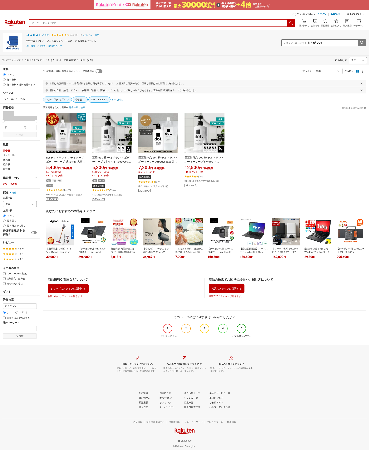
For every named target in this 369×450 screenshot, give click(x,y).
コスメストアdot (37, 34)
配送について (55, 46)
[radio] (4, 74)
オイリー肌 (9, 155)
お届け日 (7, 210)
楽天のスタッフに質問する (227, 288)
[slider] (3, 121)
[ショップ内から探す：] (362, 43)
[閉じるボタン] (361, 83)
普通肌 (6, 169)
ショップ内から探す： (295, 42)
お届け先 (7, 198)
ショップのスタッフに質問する (68, 288)
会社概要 (30, 46)
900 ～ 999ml (10, 183)
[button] (355, 14)
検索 (21, 134)
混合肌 (6, 150)
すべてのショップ (11, 60)
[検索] (291, 23)
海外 (14, 192)
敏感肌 (6, 160)
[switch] (34, 232)
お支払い (42, 46)
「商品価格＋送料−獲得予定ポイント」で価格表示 (68, 71)
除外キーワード (11, 322)
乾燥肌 (6, 164)
